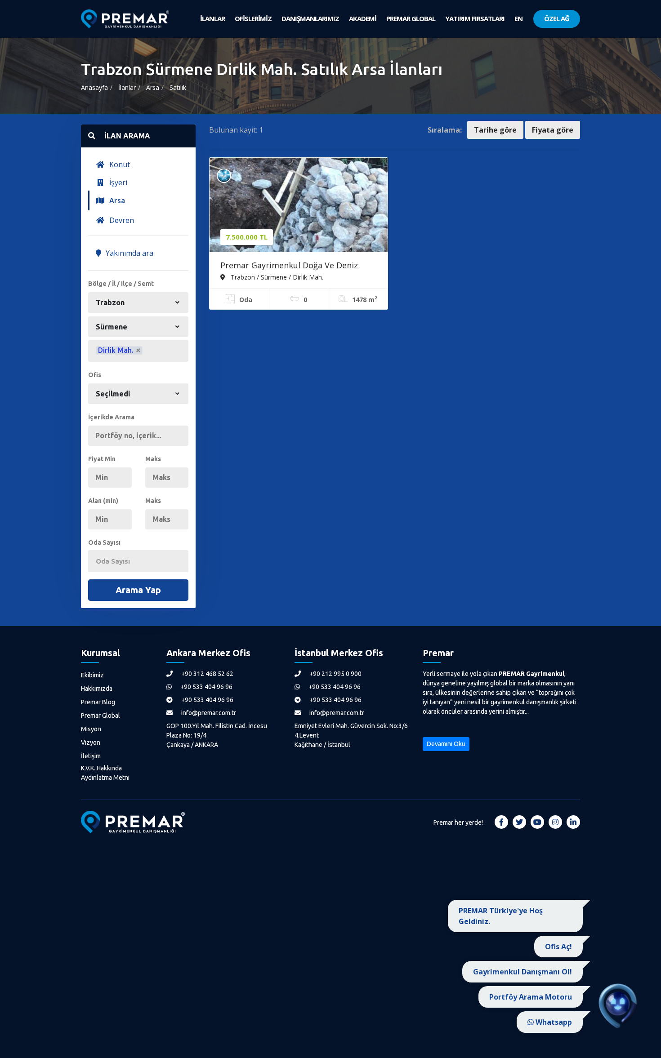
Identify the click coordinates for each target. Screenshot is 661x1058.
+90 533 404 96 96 (205, 686)
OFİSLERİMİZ (253, 18)
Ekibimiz (92, 675)
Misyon (91, 729)
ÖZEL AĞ (556, 18)
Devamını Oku (446, 743)
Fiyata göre (552, 130)
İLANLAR (212, 18)
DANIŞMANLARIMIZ (310, 18)
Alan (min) (103, 500)
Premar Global (100, 715)
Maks (153, 458)
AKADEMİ (362, 18)
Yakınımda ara (128, 253)
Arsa (152, 87)
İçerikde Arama (111, 417)
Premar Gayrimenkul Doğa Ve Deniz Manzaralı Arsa (289, 266)
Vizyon (90, 742)
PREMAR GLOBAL (410, 18)
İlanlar (127, 87)
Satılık (178, 87)
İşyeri (117, 182)
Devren (120, 220)
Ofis (94, 374)
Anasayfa (94, 87)
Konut (118, 164)
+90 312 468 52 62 (206, 673)
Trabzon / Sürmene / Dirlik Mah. (276, 277)
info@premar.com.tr (208, 712)
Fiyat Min (102, 458)
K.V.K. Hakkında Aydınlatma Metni (105, 773)
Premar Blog (98, 702)
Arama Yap (138, 590)
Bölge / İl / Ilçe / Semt (121, 283)
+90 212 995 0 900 (335, 673)
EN (518, 18)
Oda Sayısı (104, 542)
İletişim (91, 756)
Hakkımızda (96, 688)
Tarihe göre (495, 130)
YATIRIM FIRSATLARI (475, 18)
